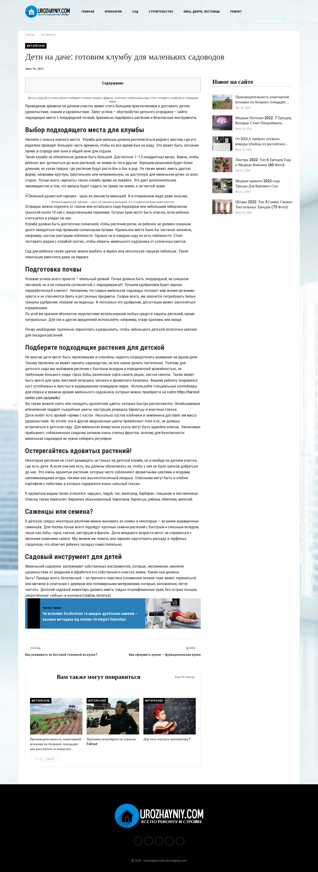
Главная (87, 11)
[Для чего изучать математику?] (169, 716)
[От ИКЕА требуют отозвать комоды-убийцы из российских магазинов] (222, 143)
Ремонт (236, 11)
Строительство (161, 11)
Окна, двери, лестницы (201, 11)
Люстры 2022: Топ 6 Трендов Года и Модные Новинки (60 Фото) (263, 162)
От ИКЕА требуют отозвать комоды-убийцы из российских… (261, 141)
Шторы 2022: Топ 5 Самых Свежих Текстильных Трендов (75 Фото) (264, 204)
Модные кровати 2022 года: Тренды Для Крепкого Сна (258, 183)
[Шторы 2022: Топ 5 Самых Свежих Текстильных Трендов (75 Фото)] (222, 206)
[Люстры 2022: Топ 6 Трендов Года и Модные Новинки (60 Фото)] (222, 164)
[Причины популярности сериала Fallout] (113, 716)
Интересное (36, 45)
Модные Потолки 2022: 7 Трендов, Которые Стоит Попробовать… (263, 120)
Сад (135, 11)
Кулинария (113, 11)
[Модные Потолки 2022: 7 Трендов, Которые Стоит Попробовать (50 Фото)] (222, 122)
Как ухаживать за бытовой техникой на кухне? (61, 655)
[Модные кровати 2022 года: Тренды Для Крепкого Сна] (222, 185)
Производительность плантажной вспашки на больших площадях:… (262, 99)
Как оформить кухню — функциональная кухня (165, 655)
